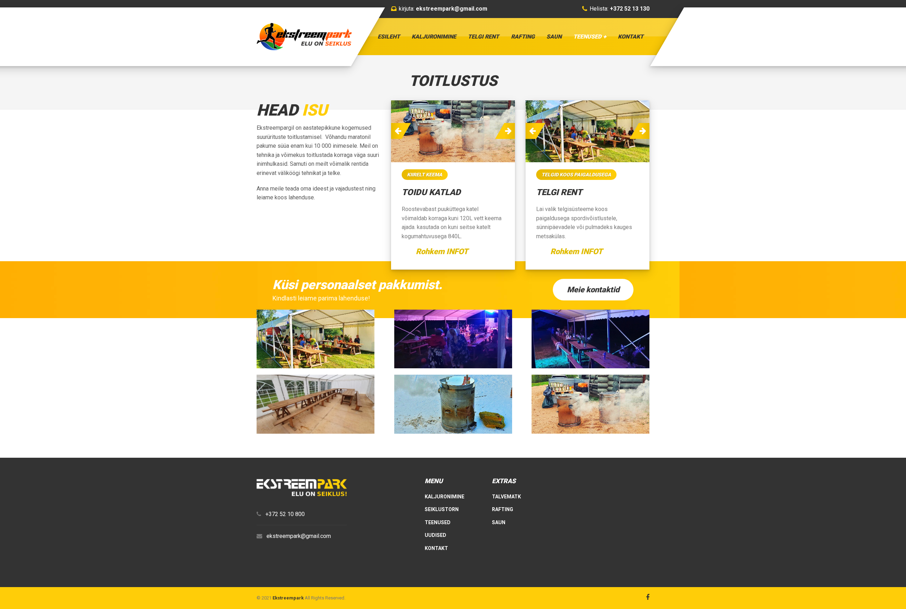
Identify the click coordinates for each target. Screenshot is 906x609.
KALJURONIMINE (434, 36)
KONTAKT (630, 36)
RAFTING (523, 36)
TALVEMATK (506, 496)
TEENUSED (587, 36)
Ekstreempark (288, 598)
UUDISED (435, 535)
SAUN (554, 36)
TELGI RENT (483, 36)
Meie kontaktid (593, 289)
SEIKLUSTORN (442, 509)
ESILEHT (389, 36)
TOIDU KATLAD (431, 192)
